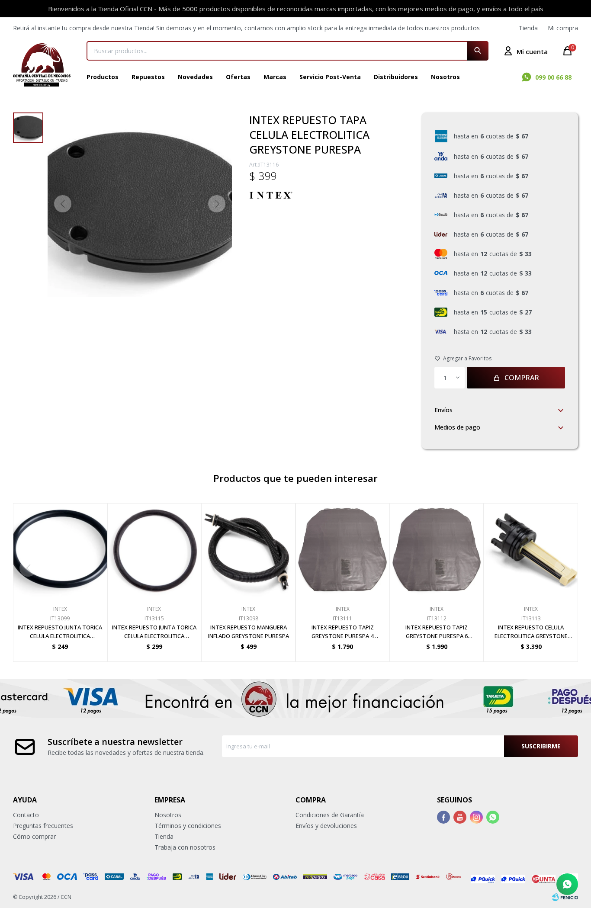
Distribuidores (396, 77)
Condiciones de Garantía (330, 815)
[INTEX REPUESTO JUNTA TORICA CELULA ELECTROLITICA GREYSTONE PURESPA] (60, 550)
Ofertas (238, 77)
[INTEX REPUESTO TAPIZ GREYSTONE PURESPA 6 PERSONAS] (437, 550)
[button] (477, 51)
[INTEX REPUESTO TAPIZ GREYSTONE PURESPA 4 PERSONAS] (343, 550)
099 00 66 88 (553, 77)
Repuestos (148, 77)
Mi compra (563, 28)
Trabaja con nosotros (184, 847)
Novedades (195, 77)
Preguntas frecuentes (43, 825)
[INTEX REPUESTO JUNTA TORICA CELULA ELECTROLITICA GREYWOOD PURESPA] (154, 550)
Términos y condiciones (187, 825)
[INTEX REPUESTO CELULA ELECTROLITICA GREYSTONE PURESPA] (531, 550)
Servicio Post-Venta (330, 77)
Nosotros (445, 77)
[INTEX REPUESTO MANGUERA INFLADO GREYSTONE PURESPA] (248, 550)
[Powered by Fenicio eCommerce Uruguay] (565, 897)
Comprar (521, 377)
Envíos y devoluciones (326, 825)
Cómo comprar (34, 836)
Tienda (528, 28)
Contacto (26, 815)
